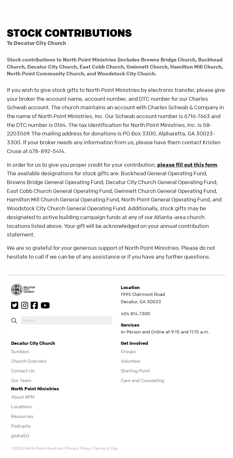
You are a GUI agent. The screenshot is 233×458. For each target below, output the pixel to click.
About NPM (23, 397)
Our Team (21, 380)
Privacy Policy (78, 448)
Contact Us (22, 371)
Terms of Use (106, 448)
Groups (128, 351)
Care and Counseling (142, 380)
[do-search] (66, 320)
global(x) (20, 435)
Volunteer (131, 361)
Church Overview (29, 361)
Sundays (20, 351)
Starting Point (135, 371)
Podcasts (21, 426)
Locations (21, 406)
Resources (22, 416)
